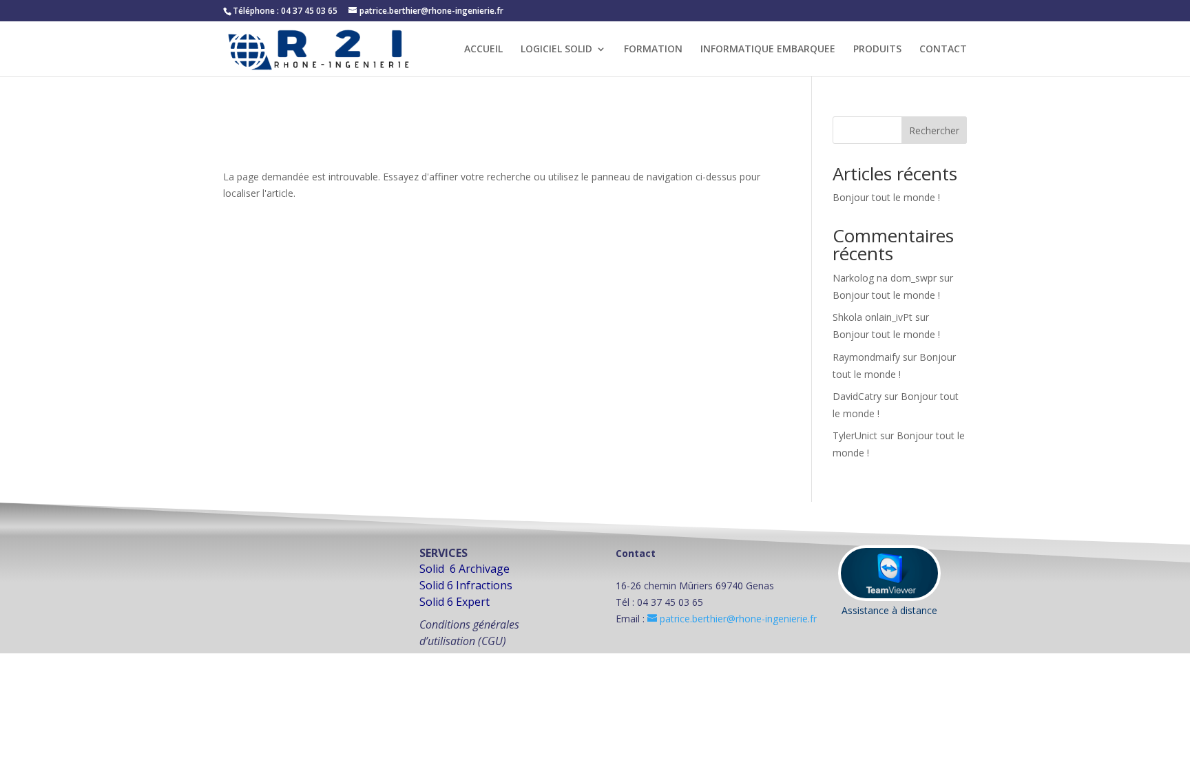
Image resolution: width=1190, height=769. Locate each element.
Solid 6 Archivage (464, 568)
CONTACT (943, 49)
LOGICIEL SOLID (556, 49)
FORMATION (653, 49)
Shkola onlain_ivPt (872, 317)
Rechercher (934, 130)
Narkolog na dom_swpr (885, 277)
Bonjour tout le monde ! (886, 197)
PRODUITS (877, 49)
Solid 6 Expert (454, 601)
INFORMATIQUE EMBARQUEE (767, 49)
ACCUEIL (483, 49)
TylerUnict (855, 435)
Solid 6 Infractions (465, 585)
